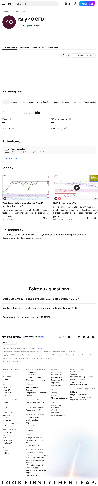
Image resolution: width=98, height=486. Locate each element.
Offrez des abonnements (35, 380)
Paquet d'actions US (34, 410)
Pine (4, 395)
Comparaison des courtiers (36, 393)
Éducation (55, 395)
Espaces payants (58, 415)
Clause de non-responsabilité (37, 455)
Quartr (51, 358)
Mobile (5, 450)
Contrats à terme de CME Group (35, 404)
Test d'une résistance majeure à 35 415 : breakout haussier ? (23, 204)
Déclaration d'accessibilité (36, 465)
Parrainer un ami (57, 377)
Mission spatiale (32, 420)
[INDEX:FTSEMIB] (4, 198)
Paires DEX (6, 393)
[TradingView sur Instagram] (74, 337)
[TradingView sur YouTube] (69, 337)
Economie (6, 415)
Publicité (73, 392)
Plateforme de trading (78, 385)
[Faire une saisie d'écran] (63, 55)
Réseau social (56, 372)
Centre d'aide (31, 425)
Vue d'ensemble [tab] (9, 47)
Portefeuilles (7, 433)
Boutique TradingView (34, 438)
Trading (54, 393)
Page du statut (31, 475)
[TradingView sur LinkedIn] (79, 337)
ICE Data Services (40, 348)
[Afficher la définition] (11, 119)
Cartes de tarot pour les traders (35, 441)
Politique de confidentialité (36, 458)
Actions (5, 380)
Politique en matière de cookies (35, 461)
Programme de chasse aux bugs (36, 471)
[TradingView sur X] (59, 337)
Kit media (29, 430)
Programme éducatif (78, 400)
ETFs (4, 382)
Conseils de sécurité (33, 468)
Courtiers (29, 390)
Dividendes (6, 420)
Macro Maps (7, 440)
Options (5, 438)
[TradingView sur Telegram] (83, 337)
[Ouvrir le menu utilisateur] (75, 3)
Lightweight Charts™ (78, 379)
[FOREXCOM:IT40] (55, 198)
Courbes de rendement (11, 435)
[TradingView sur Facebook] (64, 337)
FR (69, 4)
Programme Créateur (59, 380)
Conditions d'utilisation (34, 453)
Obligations (6, 385)
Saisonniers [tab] (52, 47)
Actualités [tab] (24, 47)
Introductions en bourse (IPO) (11, 424)
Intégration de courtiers (79, 395)
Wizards (54, 410)
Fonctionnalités (31, 372)
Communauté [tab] (38, 47)
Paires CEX (6, 390)
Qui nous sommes (32, 417)
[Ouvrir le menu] (3, 3)
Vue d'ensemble (32, 387)
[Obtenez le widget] (68, 55)
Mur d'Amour (56, 375)
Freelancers (55, 413)
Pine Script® (7, 443)
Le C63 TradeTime (33, 445)
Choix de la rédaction (59, 398)
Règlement (55, 383)
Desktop (5, 453)
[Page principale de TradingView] (9, 3)
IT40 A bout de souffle (64, 203)
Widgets (73, 374)
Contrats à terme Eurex (35, 407)
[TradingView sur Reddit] (93, 337)
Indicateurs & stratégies (56, 406)
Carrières (29, 428)
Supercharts (7, 372)
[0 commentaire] (37, 218)
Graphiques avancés (78, 382)
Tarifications (30, 375)
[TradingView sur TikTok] (88, 337)
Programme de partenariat (80, 397)
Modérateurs (56, 385)
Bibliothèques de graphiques (81, 377)
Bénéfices (6, 418)
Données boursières (33, 377)
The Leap (29, 395)
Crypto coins (7, 387)
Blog (27, 423)
